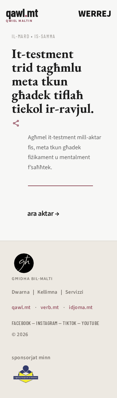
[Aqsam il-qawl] (16, 123)
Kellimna (47, 292)
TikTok (69, 323)
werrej (94, 13)
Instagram (46, 323)
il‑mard (20, 36)
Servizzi (74, 292)
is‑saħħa (45, 36)
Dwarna (21, 292)
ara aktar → (43, 213)
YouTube (90, 323)
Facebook (21, 323)
